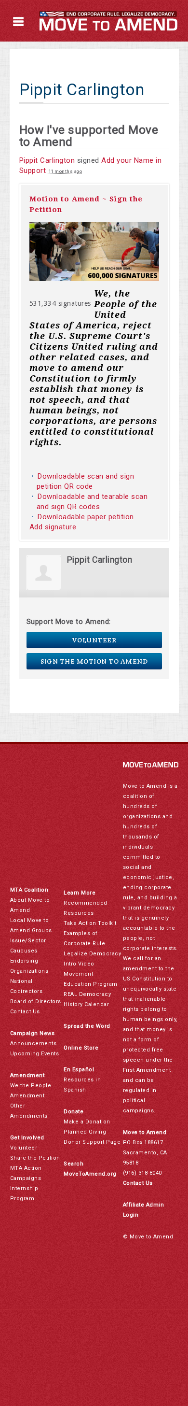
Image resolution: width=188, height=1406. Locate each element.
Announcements (33, 1043)
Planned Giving (85, 1132)
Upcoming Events (34, 1054)
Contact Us (25, 1011)
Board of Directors (35, 1001)
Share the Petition (35, 1158)
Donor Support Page (92, 1142)
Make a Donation (87, 1122)
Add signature (53, 527)
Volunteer (94, 640)
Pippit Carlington (47, 160)
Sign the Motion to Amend (94, 661)
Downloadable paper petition (87, 516)
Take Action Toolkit (90, 923)
